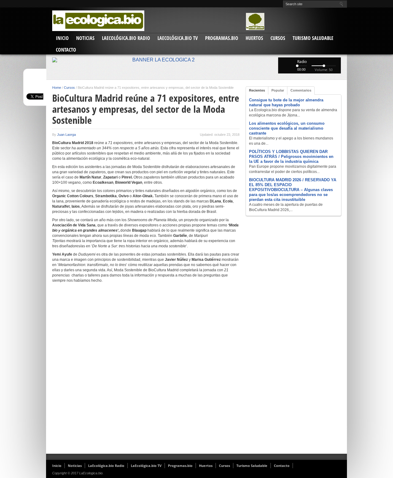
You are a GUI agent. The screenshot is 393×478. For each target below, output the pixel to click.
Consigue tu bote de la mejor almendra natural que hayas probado (286, 102)
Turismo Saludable (313, 38)
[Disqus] (145, 371)
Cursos (277, 38)
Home (56, 87)
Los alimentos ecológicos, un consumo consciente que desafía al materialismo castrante (287, 128)
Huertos (254, 38)
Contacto (66, 49)
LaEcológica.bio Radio (126, 38)
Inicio (62, 38)
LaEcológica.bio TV (178, 38)
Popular (277, 90)
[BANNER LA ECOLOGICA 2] (196, 59)
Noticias (85, 38)
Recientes (257, 90)
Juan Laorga (66, 134)
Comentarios (300, 90)
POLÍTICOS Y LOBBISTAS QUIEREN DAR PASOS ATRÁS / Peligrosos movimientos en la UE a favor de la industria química (291, 156)
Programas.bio (221, 38)
